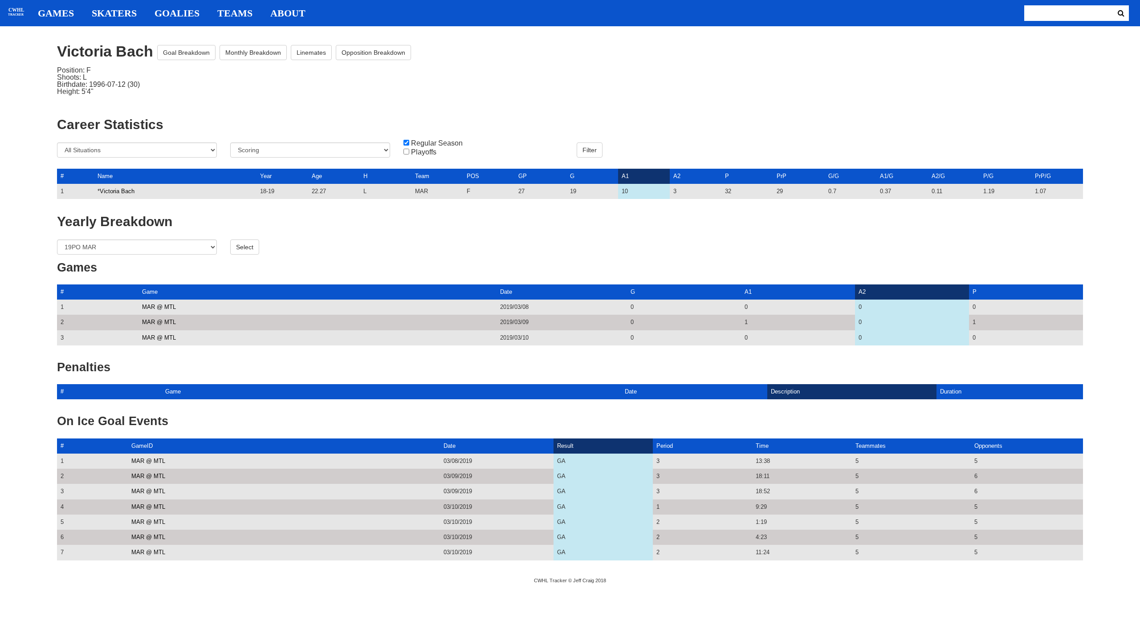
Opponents (988, 445)
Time (762, 445)
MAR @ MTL (159, 307)
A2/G (938, 176)
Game (150, 291)
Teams (234, 13)
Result (565, 445)
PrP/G (1043, 176)
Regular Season (437, 143)
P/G (988, 176)
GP (522, 176)
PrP (781, 176)
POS (473, 176)
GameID (142, 445)
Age (317, 176)
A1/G (886, 176)
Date (506, 291)
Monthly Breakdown (253, 52)
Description (785, 391)
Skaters (114, 13)
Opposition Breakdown (373, 52)
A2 (676, 176)
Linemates (311, 52)
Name (105, 176)
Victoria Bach (117, 191)
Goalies (177, 13)
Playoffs (423, 152)
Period (664, 445)
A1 (625, 176)
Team (422, 176)
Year (266, 176)
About (287, 13)
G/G (833, 176)
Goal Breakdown (186, 52)
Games (56, 13)
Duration (950, 391)
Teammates (870, 445)
